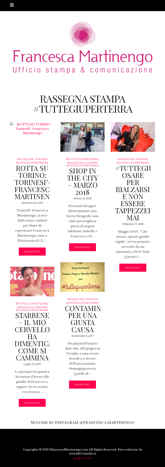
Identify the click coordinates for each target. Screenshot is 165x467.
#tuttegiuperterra (82, 159)
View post (32, 251)
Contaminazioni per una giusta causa (95, 318)
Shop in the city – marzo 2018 (82, 181)
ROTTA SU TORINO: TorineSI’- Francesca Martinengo (37, 182)
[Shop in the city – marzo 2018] (82, 137)
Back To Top (82, 458)
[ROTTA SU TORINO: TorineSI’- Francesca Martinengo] (32, 137)
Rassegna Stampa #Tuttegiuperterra (82, 164)
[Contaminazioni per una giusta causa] (82, 277)
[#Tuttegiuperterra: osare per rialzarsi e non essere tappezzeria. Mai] (133, 137)
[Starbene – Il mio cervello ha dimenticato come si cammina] (32, 281)
